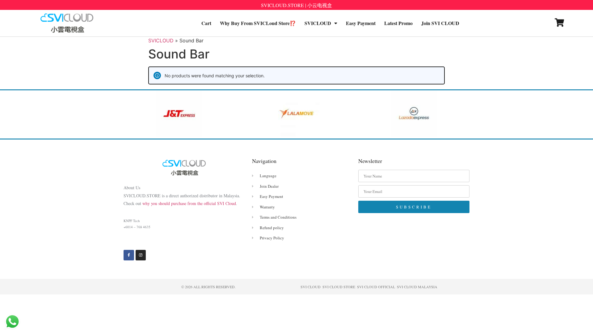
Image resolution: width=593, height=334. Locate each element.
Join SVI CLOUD (440, 23)
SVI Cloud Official (376, 286)
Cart (206, 23)
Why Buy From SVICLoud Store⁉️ (258, 23)
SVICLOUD (318, 23)
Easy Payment (361, 23)
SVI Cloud (311, 286)
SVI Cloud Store (338, 286)
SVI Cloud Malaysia (417, 286)
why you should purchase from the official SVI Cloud (189, 203)
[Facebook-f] (129, 255)
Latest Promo (398, 23)
